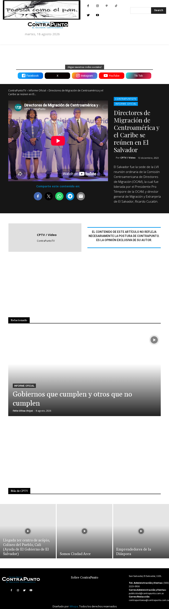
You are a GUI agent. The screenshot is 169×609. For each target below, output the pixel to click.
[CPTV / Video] (23, 237)
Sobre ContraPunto (84, 578)
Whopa (73, 606)
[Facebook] (88, 5)
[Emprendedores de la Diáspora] (141, 531)
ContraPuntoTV (17, 90)
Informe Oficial (37, 90)
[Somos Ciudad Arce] (85, 531)
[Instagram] (97, 5)
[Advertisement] (88, 287)
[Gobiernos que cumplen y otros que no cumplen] (84, 374)
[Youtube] (97, 15)
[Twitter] (88, 15)
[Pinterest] (106, 5)
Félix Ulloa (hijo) (23, 410)
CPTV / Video (127, 157)
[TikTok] (116, 5)
